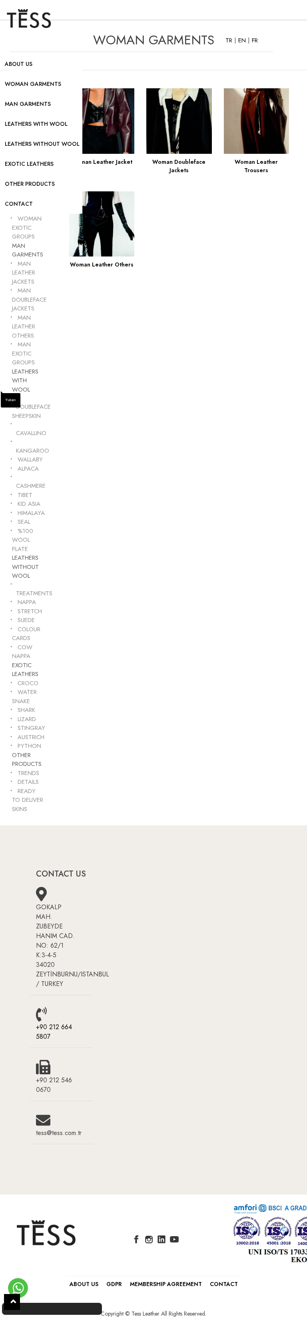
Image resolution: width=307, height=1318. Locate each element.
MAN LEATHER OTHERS (23, 326)
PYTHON (29, 745)
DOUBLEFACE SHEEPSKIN (31, 411)
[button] (12, 1302)
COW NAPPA (22, 652)
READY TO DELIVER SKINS (27, 800)
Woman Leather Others (102, 264)
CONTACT (19, 204)
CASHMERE (31, 485)
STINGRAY (31, 728)
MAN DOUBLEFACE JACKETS (29, 299)
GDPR (114, 1284)
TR (229, 40)
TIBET (25, 495)
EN (243, 40)
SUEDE (26, 620)
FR (255, 40)
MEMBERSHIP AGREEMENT (166, 1284)
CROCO (28, 683)
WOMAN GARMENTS (33, 84)
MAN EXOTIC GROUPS (23, 353)
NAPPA (27, 602)
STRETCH (30, 611)
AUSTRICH (31, 737)
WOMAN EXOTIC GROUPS (27, 227)
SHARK (26, 710)
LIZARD (27, 719)
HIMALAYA (31, 513)
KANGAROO (32, 450)
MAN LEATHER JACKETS (23, 272)
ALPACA (28, 468)
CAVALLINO (31, 433)
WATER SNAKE (24, 697)
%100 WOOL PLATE (22, 540)
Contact (224, 1284)
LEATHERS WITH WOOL (36, 124)
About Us (84, 1284)
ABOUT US (18, 64)
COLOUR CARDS (26, 634)
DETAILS (28, 781)
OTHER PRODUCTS (30, 184)
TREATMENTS (34, 593)
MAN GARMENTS (28, 104)
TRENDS (28, 773)
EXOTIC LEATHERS (29, 164)
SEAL (24, 521)
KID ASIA (29, 503)
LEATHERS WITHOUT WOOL (42, 144)
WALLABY (30, 459)
